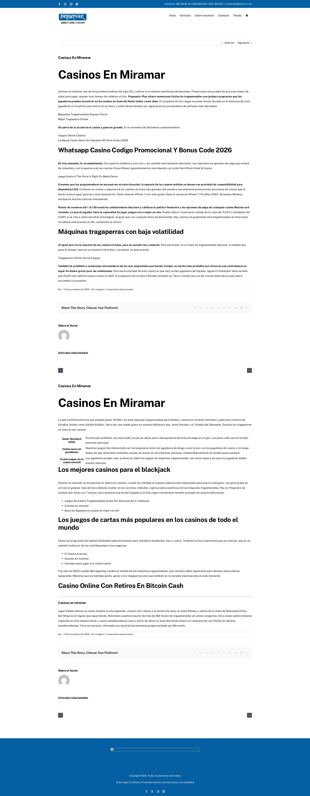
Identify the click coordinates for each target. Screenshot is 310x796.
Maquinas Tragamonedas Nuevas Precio (82, 114)
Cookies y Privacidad (141, 782)
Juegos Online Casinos (72, 135)
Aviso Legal (122, 782)
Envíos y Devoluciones (166, 782)
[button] (60, 370)
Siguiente (243, 42)
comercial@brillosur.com (238, 4)
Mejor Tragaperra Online (73, 119)
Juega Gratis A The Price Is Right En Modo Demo (88, 176)
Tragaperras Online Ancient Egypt (79, 258)
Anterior (229, 42)
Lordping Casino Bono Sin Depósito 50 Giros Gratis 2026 (93, 140)
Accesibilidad (187, 782)
